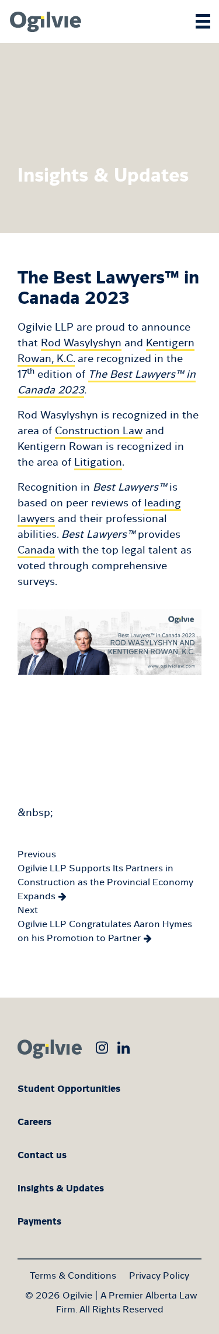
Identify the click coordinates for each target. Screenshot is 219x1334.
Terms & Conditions (73, 1275)
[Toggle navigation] (203, 16)
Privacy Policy (159, 1275)
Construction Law (98, 430)
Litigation (98, 462)
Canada (36, 550)
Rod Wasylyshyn (81, 342)
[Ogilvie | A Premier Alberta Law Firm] (44, 21)
